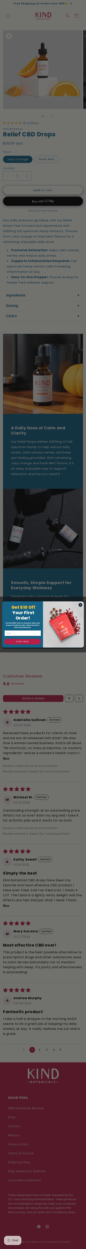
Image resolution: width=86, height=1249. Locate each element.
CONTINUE (22, 642)
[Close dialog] (80, 605)
